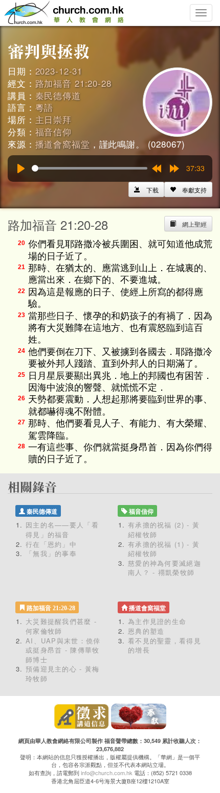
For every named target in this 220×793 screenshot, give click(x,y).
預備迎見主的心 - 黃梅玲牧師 (63, 673)
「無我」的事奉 (51, 553)
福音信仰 (53, 131)
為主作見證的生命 (157, 621)
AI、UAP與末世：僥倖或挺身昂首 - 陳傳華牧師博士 (63, 650)
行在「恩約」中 (51, 544)
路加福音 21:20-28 (73, 83)
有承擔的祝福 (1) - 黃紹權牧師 (164, 549)
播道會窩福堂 (62, 143)
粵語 (44, 107)
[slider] (89, 168)
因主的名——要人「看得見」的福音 (62, 529)
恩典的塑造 (146, 631)
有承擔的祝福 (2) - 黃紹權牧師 (164, 529)
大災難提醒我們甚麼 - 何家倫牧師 (61, 626)
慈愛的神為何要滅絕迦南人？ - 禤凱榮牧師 (164, 568)
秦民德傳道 (58, 95)
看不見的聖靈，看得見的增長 (164, 645)
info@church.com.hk (107, 772)
